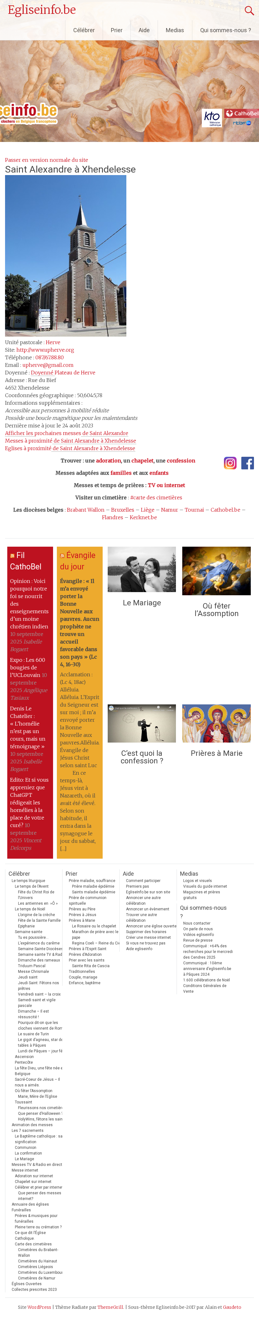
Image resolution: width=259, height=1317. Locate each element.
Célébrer (84, 30)
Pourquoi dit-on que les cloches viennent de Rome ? (43, 1025)
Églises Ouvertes (27, 1284)
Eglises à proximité (70, 448)
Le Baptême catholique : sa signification (39, 1139)
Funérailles (21, 1210)
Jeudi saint (28, 977)
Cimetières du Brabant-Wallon (38, 1253)
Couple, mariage (83, 977)
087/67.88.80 (49, 357)
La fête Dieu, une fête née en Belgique (40, 1071)
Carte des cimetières (33, 1244)
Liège (147, 510)
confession (181, 460)
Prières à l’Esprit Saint (87, 949)
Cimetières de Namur (36, 1278)
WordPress (39, 1307)
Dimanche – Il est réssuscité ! (33, 1014)
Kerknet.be (143, 517)
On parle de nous (198, 929)
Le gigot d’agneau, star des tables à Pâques (41, 1043)
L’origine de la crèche (36, 915)
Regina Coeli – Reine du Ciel (97, 943)
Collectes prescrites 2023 (34, 1289)
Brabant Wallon (86, 510)
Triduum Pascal (31, 966)
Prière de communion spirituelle (87, 901)
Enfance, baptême (84, 983)
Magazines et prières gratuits (201, 895)
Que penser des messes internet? (39, 1196)
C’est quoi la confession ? (142, 757)
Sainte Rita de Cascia (91, 966)
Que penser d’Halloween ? (40, 1113)
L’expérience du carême (39, 943)
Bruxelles (122, 510)
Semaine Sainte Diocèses (40, 949)
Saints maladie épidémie (93, 892)
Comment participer (143, 881)
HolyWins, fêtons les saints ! (43, 1119)
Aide (144, 30)
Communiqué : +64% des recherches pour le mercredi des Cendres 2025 (208, 952)
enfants (159, 473)
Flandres (112, 517)
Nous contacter (196, 923)
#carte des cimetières (156, 497)
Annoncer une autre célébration (143, 901)
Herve (53, 342)
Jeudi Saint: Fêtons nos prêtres (38, 986)
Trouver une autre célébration (141, 918)
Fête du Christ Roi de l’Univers (36, 895)
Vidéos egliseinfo (198, 934)
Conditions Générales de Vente (204, 989)
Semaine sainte (28, 932)
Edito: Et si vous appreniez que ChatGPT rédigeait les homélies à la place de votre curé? (29, 802)
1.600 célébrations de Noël (206, 980)
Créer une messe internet (148, 937)
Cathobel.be (225, 510)
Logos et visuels (197, 881)
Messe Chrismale (33, 971)
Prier (117, 30)
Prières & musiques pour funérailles (36, 1219)
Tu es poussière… (33, 937)
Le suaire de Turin (33, 1034)
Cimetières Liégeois (35, 1267)
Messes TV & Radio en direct (37, 1164)
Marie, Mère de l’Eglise (37, 1096)
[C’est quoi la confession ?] (142, 725)
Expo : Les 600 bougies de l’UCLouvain (27, 667)
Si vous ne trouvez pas (146, 943)
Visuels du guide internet (205, 886)
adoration (108, 460)
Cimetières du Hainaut (37, 1261)
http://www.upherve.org (45, 350)
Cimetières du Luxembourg (41, 1272)
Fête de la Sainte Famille (39, 920)
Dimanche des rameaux (39, 960)
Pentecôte (24, 1062)
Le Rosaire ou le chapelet (94, 926)
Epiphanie (26, 926)
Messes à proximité (70, 441)
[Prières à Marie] (216, 725)
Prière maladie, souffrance (92, 881)
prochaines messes (66, 433)
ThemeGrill (110, 1307)
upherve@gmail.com (48, 365)
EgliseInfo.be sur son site (148, 892)
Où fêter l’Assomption (217, 610)
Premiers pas (137, 886)
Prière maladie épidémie (93, 886)
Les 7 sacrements (28, 1130)
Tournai (194, 510)
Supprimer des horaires (146, 932)
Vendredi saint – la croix (39, 994)
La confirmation (28, 1153)
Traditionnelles (82, 971)
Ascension (24, 1057)
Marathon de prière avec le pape (95, 935)
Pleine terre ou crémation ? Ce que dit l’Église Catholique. (38, 1233)
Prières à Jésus (82, 915)
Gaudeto (232, 1307)
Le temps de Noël (30, 909)
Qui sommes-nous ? (225, 30)
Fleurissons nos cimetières (42, 1108)
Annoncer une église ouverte (151, 926)
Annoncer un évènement (147, 909)
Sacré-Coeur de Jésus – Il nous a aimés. (37, 1082)
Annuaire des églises (30, 1204)
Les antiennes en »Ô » (38, 903)
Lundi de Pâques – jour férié (42, 1051)
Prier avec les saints (87, 960)
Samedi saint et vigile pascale (37, 1003)
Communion (25, 1147)
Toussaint (23, 1102)
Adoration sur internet (34, 1176)
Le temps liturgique (28, 881)
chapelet (142, 460)
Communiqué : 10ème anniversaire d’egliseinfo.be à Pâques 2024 (207, 969)
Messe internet (25, 1170)
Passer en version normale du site (46, 160)
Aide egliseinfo (139, 949)
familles (121, 473)
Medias (175, 30)
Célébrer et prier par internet (39, 1187)
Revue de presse (198, 940)
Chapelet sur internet (33, 1181)
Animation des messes (32, 1125)
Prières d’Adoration (85, 954)
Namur (169, 510)
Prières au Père (82, 909)
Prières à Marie (217, 753)
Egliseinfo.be (42, 10)
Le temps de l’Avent (32, 886)
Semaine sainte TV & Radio (41, 954)
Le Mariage (142, 602)
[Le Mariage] (142, 571)
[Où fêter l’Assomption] (216, 572)
